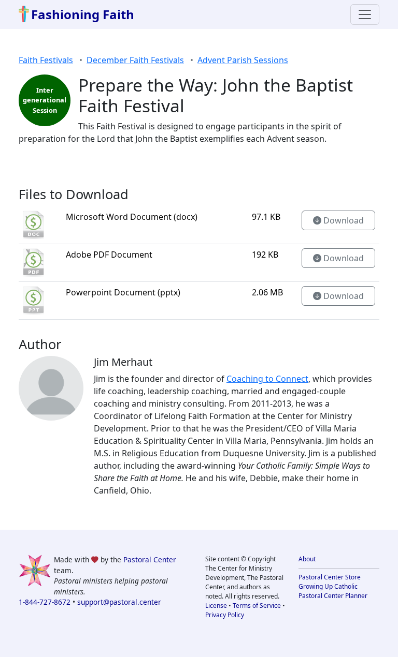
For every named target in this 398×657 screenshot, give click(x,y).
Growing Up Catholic (328, 586)
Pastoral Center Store (329, 577)
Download (342, 220)
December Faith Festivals (135, 60)
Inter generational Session (44, 99)
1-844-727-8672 (44, 602)
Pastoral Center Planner (332, 595)
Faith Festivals (46, 60)
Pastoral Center (149, 559)
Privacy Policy (224, 614)
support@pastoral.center (119, 602)
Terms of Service (257, 605)
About (307, 559)
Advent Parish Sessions (242, 60)
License (216, 605)
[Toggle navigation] (364, 14)
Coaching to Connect (267, 378)
